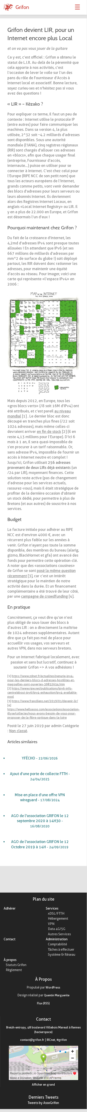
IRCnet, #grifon (57, 1040)
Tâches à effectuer (61, 949)
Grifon (22, 7)
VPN (51, 924)
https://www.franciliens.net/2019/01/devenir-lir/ (45, 701)
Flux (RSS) (43, 1003)
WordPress (53, 987)
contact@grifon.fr (32, 1040)
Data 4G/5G (56, 929)
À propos (10, 960)
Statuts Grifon (16, 965)
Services (52, 908)
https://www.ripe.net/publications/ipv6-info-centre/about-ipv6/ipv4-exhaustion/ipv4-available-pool (42, 692)
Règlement (14, 970)
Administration (57, 939)
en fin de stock (49, 431)
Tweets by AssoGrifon (43, 1103)
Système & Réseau (61, 954)
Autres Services (59, 934)
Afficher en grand (43, 1084)
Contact (10, 939)
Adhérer (10, 908)
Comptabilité (57, 944)
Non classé (18, 731)
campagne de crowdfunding (44, 596)
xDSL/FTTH (56, 913)
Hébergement (58, 918)
